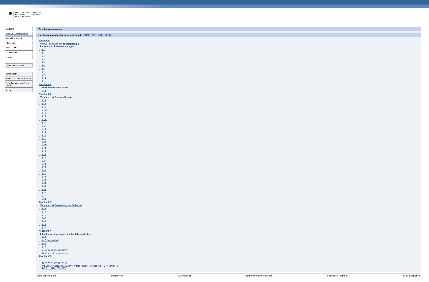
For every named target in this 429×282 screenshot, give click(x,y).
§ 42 (44, 218)
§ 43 (44, 221)
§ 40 (44, 211)
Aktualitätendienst (14, 38)
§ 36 (44, 192)
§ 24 (44, 151)
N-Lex (8, 90)
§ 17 (44, 126)
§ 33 (44, 180)
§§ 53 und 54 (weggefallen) (55, 253)
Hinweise (10, 57)
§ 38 (44, 199)
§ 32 (44, 176)
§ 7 (43, 68)
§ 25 (44, 154)
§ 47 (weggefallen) (50, 240)
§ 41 (44, 215)
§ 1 (43, 49)
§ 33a (44, 183)
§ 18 (44, 129)
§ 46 (44, 237)
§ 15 (44, 106)
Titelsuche (10, 43)
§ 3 (43, 56)
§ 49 (44, 246)
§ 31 (44, 173)
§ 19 (44, 132)
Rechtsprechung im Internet (18, 78)
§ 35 (44, 189)
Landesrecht (11, 74)
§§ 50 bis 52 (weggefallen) (54, 250)
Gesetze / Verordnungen (17, 33)
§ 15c (44, 116)
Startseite (10, 29)
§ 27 (44, 161)
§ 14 (44, 103)
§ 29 (44, 167)
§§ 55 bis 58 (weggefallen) (54, 262)
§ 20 (44, 135)
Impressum (117, 275)
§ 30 (44, 170)
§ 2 (43, 52)
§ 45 (44, 227)
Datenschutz (184, 275)
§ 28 (44, 164)
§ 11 (44, 81)
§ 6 (43, 65)
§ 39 (44, 208)
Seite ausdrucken (411, 275)
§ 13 (44, 100)
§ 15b (44, 113)
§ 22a (44, 145)
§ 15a (44, 110)
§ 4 (43, 59)
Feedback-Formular (337, 275)
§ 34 (44, 186)
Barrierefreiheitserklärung (259, 275)
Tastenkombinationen (15, 65)
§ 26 (44, 157)
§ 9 (43, 75)
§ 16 (44, 122)
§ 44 (44, 224)
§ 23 (44, 148)
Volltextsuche (12, 48)
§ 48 (44, 243)
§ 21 (44, 138)
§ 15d (44, 119)
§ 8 (43, 71)
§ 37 (44, 196)
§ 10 (44, 78)
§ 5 (43, 62)
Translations (11, 52)
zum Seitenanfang (46, 275)
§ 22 (44, 141)
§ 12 (44, 91)
